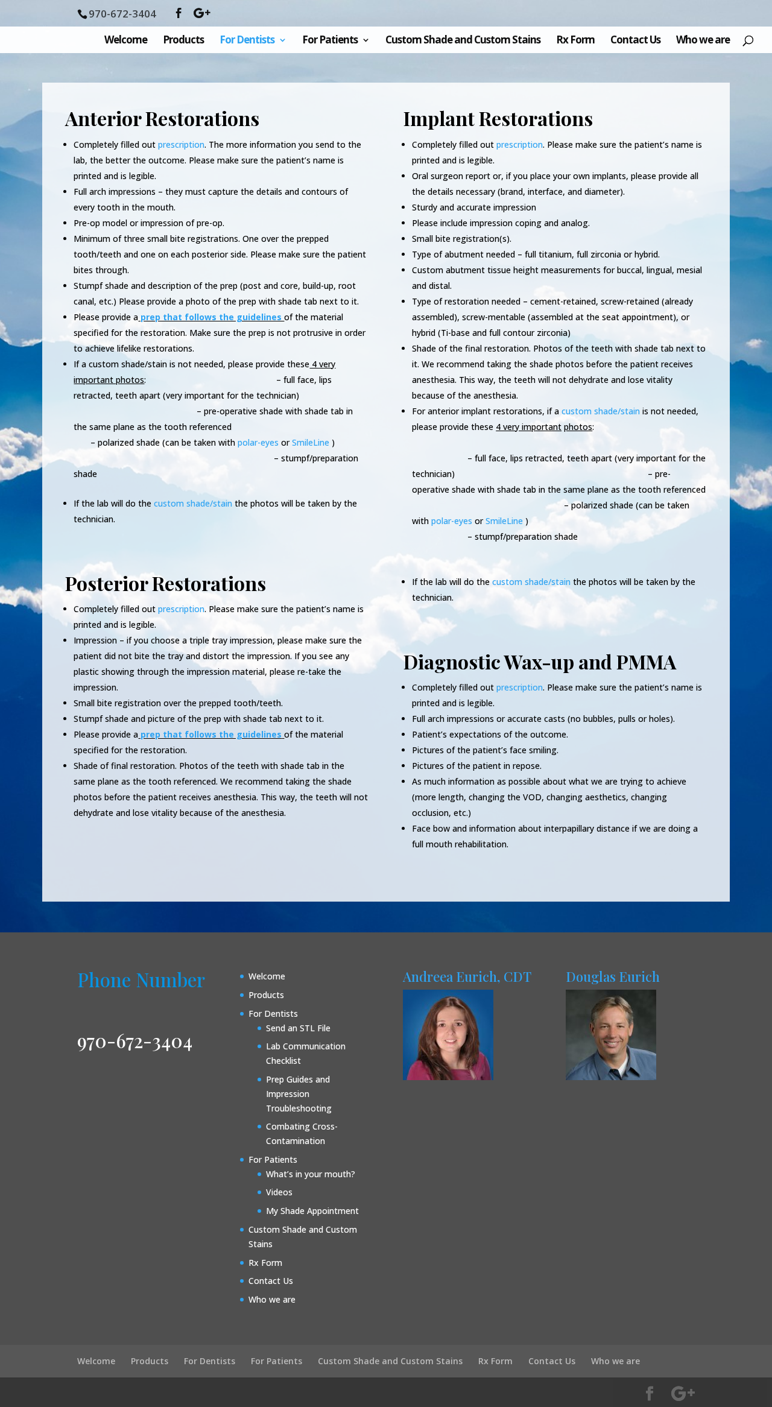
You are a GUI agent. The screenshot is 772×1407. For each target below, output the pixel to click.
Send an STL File (298, 1028)
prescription (518, 687)
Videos (279, 1192)
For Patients (330, 41)
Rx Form (575, 41)
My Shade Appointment (312, 1210)
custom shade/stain (193, 503)
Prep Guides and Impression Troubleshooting (299, 1093)
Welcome (125, 41)
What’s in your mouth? (310, 1174)
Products (183, 41)
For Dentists (247, 41)
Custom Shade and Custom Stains (462, 41)
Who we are (703, 41)
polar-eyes (258, 442)
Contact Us (635, 41)
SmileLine (309, 442)
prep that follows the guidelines (211, 317)
